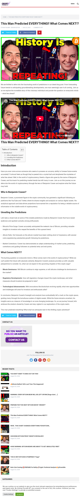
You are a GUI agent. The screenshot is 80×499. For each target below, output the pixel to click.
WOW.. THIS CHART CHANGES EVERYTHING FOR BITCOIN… (30, 426)
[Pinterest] (39, 33)
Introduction (8, 153)
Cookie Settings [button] (8, 494)
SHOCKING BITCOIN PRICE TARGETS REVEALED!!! (27, 436)
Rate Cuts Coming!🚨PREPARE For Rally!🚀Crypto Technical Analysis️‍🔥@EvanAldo (38, 467)
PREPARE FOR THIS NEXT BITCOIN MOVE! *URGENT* (28, 405)
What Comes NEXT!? (13, 159)
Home (4, 17)
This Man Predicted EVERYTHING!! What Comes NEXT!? (28, 415)
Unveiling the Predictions (15, 157)
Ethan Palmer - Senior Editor (10, 27)
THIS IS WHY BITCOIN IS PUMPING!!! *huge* (25, 457)
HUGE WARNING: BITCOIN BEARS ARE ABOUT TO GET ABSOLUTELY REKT (34, 446)
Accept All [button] (20, 494)
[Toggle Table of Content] (21, 150)
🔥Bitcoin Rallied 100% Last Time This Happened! (27, 384)
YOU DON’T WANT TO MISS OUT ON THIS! (24, 374)
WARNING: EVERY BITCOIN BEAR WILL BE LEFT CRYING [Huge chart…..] (34, 394)
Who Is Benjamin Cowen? (15, 155)
